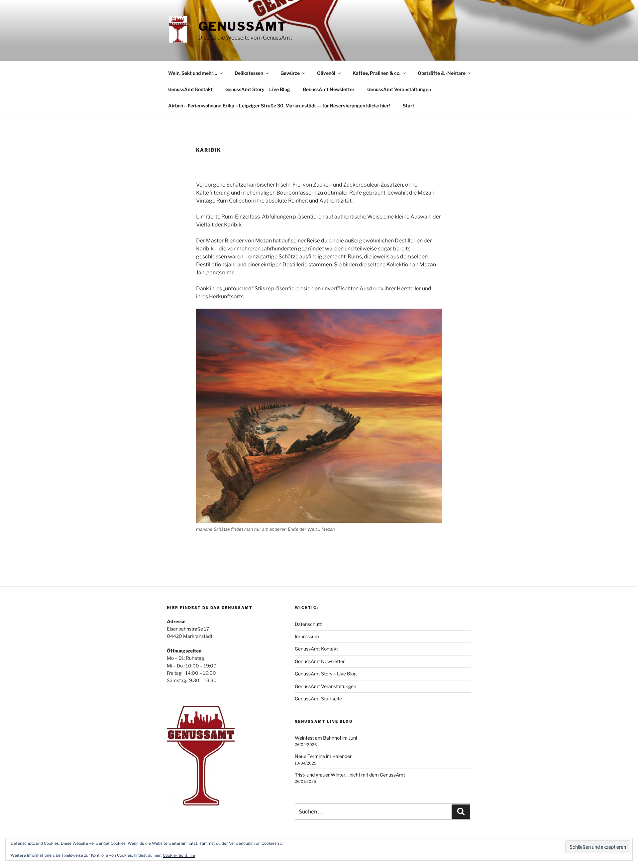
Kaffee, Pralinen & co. (376, 73)
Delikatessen (249, 73)
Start (408, 105)
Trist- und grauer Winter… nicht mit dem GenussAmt (350, 775)
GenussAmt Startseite (318, 698)
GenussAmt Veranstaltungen (399, 89)
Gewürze (290, 73)
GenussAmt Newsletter (329, 89)
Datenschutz (308, 624)
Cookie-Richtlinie (179, 855)
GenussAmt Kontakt (190, 89)
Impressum (307, 636)
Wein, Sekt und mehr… (192, 73)
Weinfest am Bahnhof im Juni (326, 738)
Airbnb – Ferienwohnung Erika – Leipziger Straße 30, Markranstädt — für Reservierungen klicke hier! (279, 105)
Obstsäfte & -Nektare (442, 73)
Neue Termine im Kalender (323, 756)
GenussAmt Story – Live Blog (257, 89)
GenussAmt (242, 26)
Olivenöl (326, 73)
